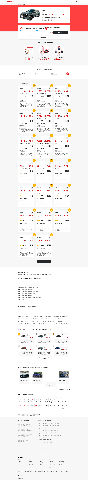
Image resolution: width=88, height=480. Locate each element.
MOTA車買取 (23, 414)
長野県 (26, 287)
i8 (40, 319)
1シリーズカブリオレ (26, 313)
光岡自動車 (44, 442)
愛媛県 (23, 295)
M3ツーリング (27, 321)
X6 (59, 323)
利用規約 (35, 471)
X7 (64, 323)
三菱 (60, 441)
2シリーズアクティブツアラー (41, 313)
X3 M (46, 323)
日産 (49, 441)
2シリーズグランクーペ (64, 313)
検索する (67, 73)
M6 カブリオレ (60, 321)
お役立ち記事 (51, 467)
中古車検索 (40, 461)
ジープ (48, 446)
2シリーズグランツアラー (22, 314)
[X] (21, 475)
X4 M (51, 323)
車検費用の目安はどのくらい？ (22, 441)
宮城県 (31, 283)
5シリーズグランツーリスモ (57, 316)
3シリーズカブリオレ (35, 314)
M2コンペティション (65, 319)
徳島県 (31, 295)
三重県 (31, 289)
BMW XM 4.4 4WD (23, 98)
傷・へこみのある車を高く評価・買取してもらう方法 (25, 434)
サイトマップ (20, 473)
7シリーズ (49, 318)
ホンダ (52, 441)
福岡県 (23, 297)
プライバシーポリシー (46, 471)
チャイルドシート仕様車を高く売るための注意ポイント (25, 430)
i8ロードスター (44, 319)
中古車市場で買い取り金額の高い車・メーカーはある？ (25, 425)
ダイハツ (66, 441)
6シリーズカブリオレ (26, 318)
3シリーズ (28, 314)
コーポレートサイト (20, 471)
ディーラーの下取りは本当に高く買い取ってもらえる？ (25, 426)
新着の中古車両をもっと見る (63, 389)
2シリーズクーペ (57, 313)
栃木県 (37, 285)
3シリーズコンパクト (58, 314)
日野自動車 (51, 442)
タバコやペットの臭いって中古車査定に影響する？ (24, 431)
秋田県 (29, 283)
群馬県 (35, 285)
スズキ (63, 441)
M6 (56, 321)
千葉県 (29, 285)
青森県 (23, 283)
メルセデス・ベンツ (45, 444)
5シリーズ (49, 316)
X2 (41, 323)
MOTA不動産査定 (61, 461)
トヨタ (43, 441)
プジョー (56, 446)
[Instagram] (24, 475)
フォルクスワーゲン (52, 444)
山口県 (34, 293)
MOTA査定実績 (23, 352)
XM (66, 323)
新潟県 (29, 287)
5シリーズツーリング (65, 316)
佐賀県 (26, 297)
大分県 (34, 297)
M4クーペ (37, 321)
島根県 (31, 293)
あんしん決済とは (43, 37)
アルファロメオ (61, 446)
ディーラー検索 (41, 462)
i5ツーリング (35, 319)
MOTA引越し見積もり (62, 462)
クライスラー (44, 446)
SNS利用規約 (40, 471)
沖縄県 (23, 299)
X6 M (61, 323)
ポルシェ (63, 444)
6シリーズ (19, 318)
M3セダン (22, 321)
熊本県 (31, 297)
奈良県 (34, 291)
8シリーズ (54, 318)
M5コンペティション (46, 321)
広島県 (26, 293)
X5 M (56, 323)
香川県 (26, 295)
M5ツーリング (52, 321)
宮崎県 (37, 297)
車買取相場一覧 (27, 414)
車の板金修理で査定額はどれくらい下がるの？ (24, 435)
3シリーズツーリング (21, 316)
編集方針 (66, 471)
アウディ (59, 444)
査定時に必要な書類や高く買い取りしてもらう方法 (24, 421)
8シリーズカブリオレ (60, 318)
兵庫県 (26, 291)
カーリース (40, 464)
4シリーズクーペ (36, 316)
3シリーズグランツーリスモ (50, 314)
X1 (39, 323)
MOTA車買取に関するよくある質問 (42, 450)
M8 (25, 323)
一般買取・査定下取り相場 (29, 352)
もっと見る (44, 261)
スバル (58, 441)
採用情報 (26, 471)
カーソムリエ (61, 464)
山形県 (34, 283)
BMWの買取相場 (32, 414)
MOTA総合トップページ (21, 461)
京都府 (29, 291)
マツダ (55, 441)
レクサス (46, 441)
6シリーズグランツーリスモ (43, 318)
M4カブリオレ (33, 321)
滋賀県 (31, 291)
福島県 (37, 283)
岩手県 (26, 283)
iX (48, 319)
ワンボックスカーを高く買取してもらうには (23, 436)
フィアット (65, 446)
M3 (18, 321)
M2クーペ (58, 319)
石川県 (34, 287)
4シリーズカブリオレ (29, 316)
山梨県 (23, 287)
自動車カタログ (24, 415)
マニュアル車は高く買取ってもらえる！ (23, 429)
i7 (38, 319)
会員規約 (62, 471)
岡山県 (23, 293)
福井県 (37, 287)
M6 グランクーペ (20, 323)
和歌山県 (37, 291)
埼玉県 (32, 285)
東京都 (23, 285)
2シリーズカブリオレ (50, 313)
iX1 (50, 319)
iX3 (55, 319)
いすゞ (48, 442)
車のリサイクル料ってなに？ (21, 439)
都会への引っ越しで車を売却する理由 (23, 440)
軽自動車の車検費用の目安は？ (22, 442)
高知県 (29, 295)
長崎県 (29, 297)
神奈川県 (26, 285)
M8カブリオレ (29, 323)
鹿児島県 (39, 297)
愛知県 (23, 289)
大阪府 (23, 291)
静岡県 (26, 289)
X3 (43, 323)
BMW (27, 415)
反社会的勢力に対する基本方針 (55, 471)
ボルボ (53, 446)
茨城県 (40, 285)
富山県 (31, 287)
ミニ (50, 446)
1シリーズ (19, 313)
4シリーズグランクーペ (43, 316)
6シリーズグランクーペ (33, 318)
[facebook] (18, 475)
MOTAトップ (19, 414)
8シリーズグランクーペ (21, 319)
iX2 (53, 319)
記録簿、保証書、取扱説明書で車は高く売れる (24, 424)
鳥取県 (29, 293)
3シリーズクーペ (41, 314)
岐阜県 (29, 289)
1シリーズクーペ (32, 313)
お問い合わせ (31, 471)
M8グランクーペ (35, 323)
